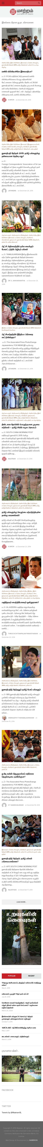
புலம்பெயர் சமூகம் (32, 852)
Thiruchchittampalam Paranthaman (23, 634)
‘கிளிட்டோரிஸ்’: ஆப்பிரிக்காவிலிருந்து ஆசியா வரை (19, 1028)
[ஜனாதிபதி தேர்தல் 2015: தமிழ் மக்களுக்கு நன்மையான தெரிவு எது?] (21, 125)
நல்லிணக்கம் (11, 420)
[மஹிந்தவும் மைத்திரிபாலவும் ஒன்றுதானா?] (21, 572)
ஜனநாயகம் (13, 240)
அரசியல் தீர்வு (6, 63)
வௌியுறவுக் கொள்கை (8, 330)
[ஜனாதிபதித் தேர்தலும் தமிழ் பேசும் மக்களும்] (21, 662)
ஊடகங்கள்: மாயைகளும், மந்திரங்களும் (15, 1037)
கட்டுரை (29, 63)
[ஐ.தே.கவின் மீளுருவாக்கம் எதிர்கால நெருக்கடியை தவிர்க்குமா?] (21, 746)
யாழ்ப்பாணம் (19, 420)
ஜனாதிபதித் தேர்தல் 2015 (9, 65)
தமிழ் (19, 65)
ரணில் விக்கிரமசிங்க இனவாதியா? (17, 71)
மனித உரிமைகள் (12, 242)
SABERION (33, 1140)
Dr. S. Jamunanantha (16, 281)
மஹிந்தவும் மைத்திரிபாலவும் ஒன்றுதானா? (20, 602)
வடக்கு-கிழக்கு (36, 420)
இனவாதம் (24, 63)
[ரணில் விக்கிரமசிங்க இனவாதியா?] (21, 44)
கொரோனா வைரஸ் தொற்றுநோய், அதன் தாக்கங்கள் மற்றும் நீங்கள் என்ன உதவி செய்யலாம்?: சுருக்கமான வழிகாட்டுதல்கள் (20, 1005)
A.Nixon (11, 100)
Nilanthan (12, 890)
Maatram (12, 459)
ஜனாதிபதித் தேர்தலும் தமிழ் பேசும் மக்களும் (21, 689)
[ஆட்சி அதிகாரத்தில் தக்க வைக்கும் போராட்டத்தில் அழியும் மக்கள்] (21, 216)
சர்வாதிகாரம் (5, 240)
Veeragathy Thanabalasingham (21, 718)
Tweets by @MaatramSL (12, 1112)
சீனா (35, 593)
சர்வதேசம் (26, 147)
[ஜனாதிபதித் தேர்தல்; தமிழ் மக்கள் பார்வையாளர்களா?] (21, 831)
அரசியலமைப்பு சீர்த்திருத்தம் (20, 235)
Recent (31, 976)
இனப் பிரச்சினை (15, 63)
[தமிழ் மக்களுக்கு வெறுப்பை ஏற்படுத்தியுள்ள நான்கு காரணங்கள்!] (21, 484)
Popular (11, 976)
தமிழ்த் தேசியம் (18, 149)
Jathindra (12, 191)
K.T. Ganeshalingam (16, 805)
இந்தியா (4, 328)
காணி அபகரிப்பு (11, 147)
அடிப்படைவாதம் (6, 235)
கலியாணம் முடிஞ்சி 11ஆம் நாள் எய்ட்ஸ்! (15, 994)
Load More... (21, 902)
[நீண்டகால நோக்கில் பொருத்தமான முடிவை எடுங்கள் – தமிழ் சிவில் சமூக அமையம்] (21, 394)
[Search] (39, 3)
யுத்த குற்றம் (34, 149)
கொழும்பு (35, 63)
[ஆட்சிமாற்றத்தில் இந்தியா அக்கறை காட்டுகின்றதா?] (21, 309)
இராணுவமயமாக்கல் (33, 144)
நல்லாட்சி (31, 65)
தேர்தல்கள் (24, 65)
